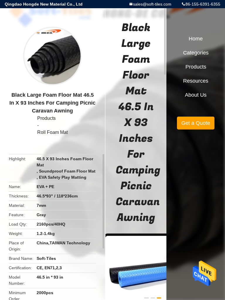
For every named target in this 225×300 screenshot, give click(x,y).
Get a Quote (195, 123)
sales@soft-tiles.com (152, 4)
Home (196, 39)
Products (46, 118)
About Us (196, 95)
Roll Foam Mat (52, 132)
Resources (195, 81)
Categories (196, 53)
